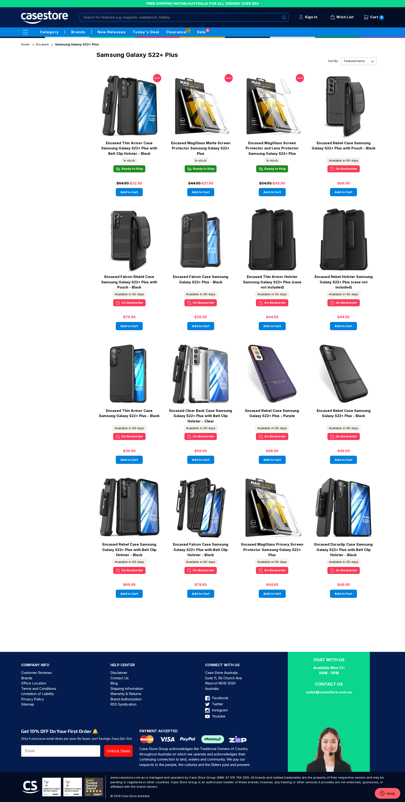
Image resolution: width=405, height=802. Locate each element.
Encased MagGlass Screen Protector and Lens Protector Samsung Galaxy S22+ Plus (272, 148)
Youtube (218, 716)
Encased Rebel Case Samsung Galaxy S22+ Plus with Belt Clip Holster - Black (129, 549)
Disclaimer (118, 672)
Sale (201, 32)
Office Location (33, 683)
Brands (26, 678)
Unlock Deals (118, 751)
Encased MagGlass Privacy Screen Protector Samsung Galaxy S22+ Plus (272, 549)
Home (25, 44)
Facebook (219, 698)
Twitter (217, 704)
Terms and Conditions (38, 688)
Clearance (176, 32)
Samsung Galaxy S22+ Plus (77, 44)
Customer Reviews (36, 672)
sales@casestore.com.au (329, 692)
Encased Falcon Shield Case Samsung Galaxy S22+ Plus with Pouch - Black (129, 281)
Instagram (219, 710)
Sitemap (27, 704)
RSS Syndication (123, 704)
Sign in (310, 17)
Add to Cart (129, 192)
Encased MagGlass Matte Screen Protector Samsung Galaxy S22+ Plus (200, 148)
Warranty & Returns (125, 693)
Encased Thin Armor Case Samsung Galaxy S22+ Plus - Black (129, 413)
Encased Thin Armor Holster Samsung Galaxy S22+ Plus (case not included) (272, 281)
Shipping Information (126, 688)
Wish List (344, 17)
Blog (114, 683)
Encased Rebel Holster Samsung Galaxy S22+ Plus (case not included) (344, 281)
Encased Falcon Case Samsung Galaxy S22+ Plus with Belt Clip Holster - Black (200, 549)
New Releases (112, 32)
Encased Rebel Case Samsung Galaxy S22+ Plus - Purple (272, 413)
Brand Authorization (126, 699)
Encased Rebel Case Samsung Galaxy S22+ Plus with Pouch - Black (343, 146)
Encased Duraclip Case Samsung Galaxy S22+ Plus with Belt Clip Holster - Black (343, 549)
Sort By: (333, 61)
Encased (42, 44)
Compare (141, 106)
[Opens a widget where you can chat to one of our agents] (387, 794)
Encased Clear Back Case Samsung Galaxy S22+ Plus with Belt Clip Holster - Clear (200, 415)
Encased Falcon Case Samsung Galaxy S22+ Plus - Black (200, 279)
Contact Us (119, 678)
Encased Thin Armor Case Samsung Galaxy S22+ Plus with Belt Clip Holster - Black (129, 148)
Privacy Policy (32, 699)
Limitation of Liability (37, 693)
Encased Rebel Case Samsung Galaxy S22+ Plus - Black (344, 413)
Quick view (115, 106)
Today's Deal (146, 32)
